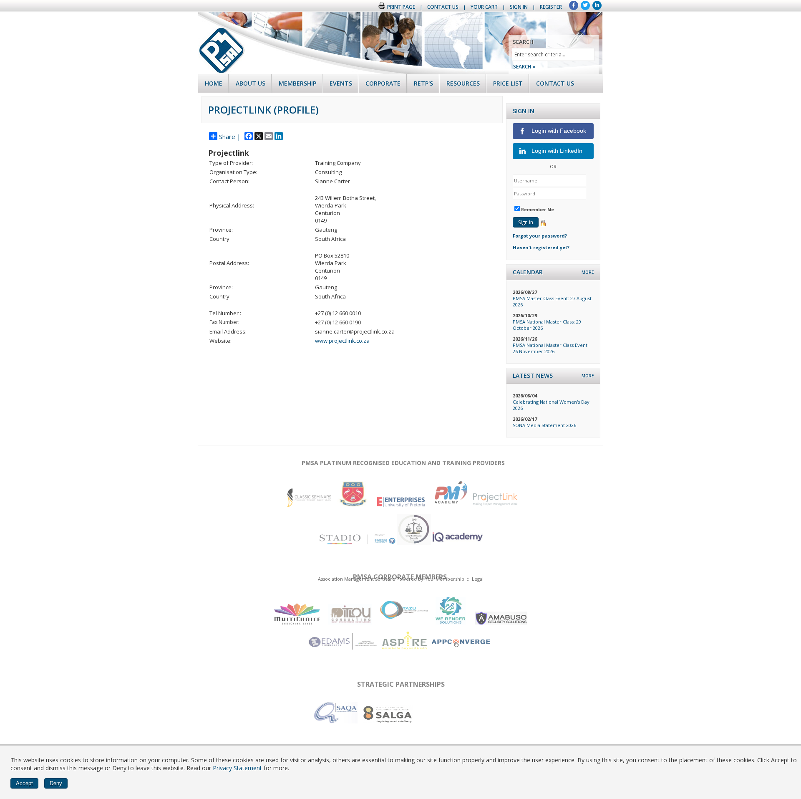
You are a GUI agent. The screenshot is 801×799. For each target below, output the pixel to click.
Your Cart (484, 6)
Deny (56, 783)
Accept (24, 783)
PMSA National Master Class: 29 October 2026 (547, 325)
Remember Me (537, 209)
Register (551, 6)
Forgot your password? (540, 236)
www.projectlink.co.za (342, 340)
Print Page (401, 6)
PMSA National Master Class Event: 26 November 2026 (551, 348)
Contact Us (442, 6)
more (588, 272)
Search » (524, 66)
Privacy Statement (237, 768)
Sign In (519, 6)
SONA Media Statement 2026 (544, 425)
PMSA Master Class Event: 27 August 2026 (552, 301)
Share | (230, 136)
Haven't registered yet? (541, 247)
